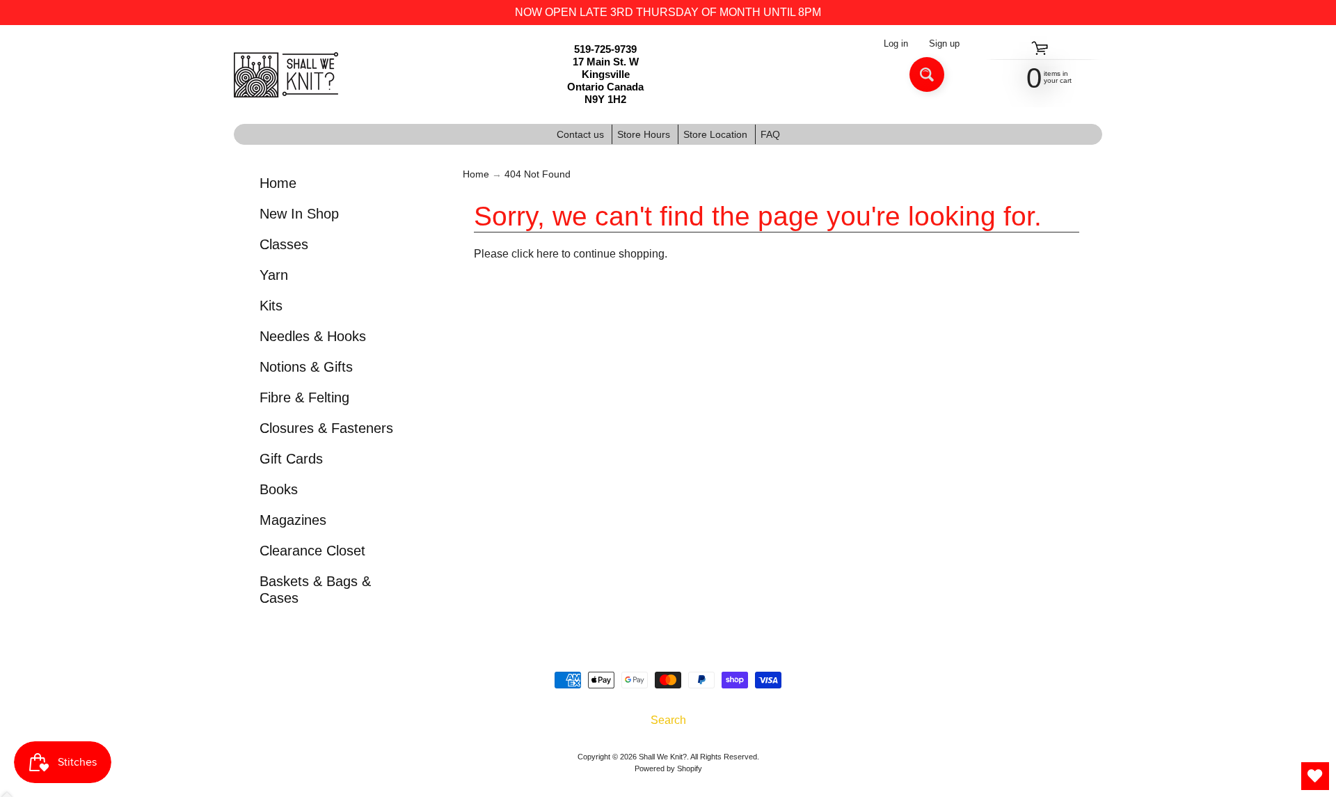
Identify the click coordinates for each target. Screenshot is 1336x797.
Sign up (944, 44)
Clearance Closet (312, 550)
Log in (896, 44)
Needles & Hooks (313, 336)
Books (279, 489)
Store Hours (643, 134)
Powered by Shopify (668, 768)
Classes (284, 244)
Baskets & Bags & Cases (315, 590)
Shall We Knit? (663, 756)
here (547, 254)
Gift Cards (291, 458)
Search (668, 720)
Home (278, 183)
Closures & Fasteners (326, 428)
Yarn (274, 275)
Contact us (580, 134)
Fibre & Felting (304, 397)
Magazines (293, 520)
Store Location (715, 134)
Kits (271, 305)
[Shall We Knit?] (286, 74)
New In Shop (299, 213)
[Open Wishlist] (1315, 776)
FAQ (770, 134)
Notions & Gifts (306, 366)
